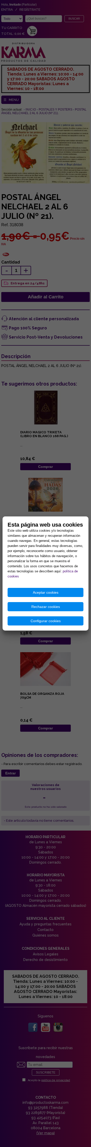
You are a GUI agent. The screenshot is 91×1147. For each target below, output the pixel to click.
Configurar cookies (46, 621)
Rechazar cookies (45, 607)
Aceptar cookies (45, 592)
